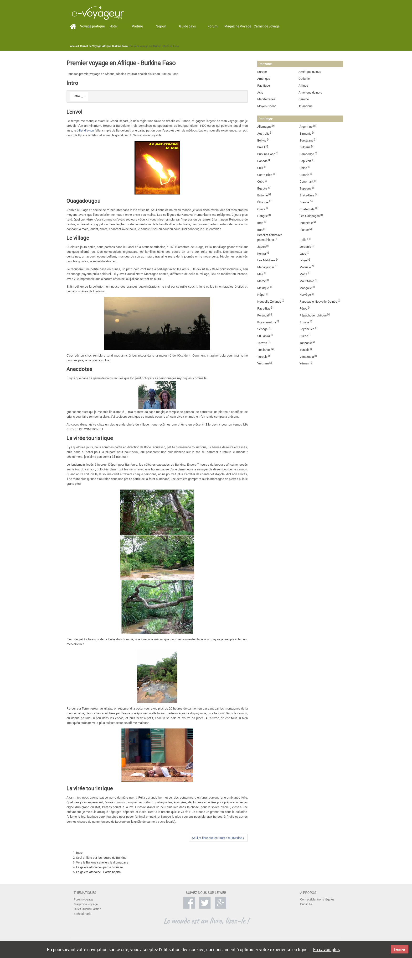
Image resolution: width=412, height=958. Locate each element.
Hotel (113, 26)
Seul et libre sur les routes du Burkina (101, 858)
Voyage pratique (92, 26)
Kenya (261, 254)
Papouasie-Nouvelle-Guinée (318, 302)
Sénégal (262, 329)
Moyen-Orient (266, 106)
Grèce (261, 209)
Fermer (399, 949)
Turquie (262, 357)
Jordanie (305, 247)
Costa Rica (264, 175)
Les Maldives (266, 260)
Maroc (261, 281)
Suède (303, 336)
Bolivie (261, 140)
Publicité (306, 904)
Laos (302, 254)
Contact (305, 899)
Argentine (306, 127)
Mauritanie (306, 281)
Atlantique (306, 106)
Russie (304, 322)
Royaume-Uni (266, 322)
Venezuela (306, 357)
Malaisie (305, 267)
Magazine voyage (86, 904)
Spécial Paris (82, 914)
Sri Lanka (263, 336)
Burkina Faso (120, 46)
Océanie (304, 79)
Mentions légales (323, 899)
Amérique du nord (310, 92)
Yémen (304, 363)
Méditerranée (266, 99)
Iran (260, 230)
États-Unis (306, 195)
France (304, 202)
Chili (260, 168)
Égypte (262, 188)
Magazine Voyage (237, 26)
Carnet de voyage (266, 26)
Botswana (306, 140)
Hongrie (262, 216)
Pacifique (263, 86)
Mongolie (305, 288)
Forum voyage (83, 899)
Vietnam (263, 363)
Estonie (262, 195)
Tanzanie (305, 343)
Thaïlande (264, 350)
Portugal (263, 315)
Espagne (305, 188)
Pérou (303, 308)
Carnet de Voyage (90, 46)
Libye (303, 260)
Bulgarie (304, 147)
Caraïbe (304, 99)
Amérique (263, 79)
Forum (212, 26)
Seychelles (306, 329)
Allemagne (264, 127)
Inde (260, 223)
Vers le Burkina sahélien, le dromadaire (102, 862)
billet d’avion (85, 130)
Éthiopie (262, 202)
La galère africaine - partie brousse (99, 867)
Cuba (260, 181)
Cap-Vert (305, 161)
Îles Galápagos (309, 216)
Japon (261, 247)
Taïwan (262, 343)
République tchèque (313, 315)
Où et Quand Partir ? (87, 909)
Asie (260, 92)
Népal (261, 295)
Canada (262, 161)
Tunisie (304, 350)
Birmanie (305, 134)
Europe (262, 72)
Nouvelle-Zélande (269, 302)
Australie (263, 134)
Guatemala (306, 209)
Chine (303, 168)
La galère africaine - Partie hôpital (98, 872)
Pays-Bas (263, 308)
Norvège (305, 295)
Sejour (161, 26)
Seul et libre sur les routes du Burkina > (218, 838)
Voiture (137, 26)
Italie (302, 240)
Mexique (263, 288)
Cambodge (306, 154)
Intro (76, 96)
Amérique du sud (310, 72)
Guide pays (187, 26)
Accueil (74, 46)
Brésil (261, 147)
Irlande (304, 230)
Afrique (106, 46)
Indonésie (306, 223)
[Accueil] (98, 12)
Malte (303, 274)
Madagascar (265, 267)
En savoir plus (326, 949)
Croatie (304, 175)
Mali (260, 274)
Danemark (306, 181)
